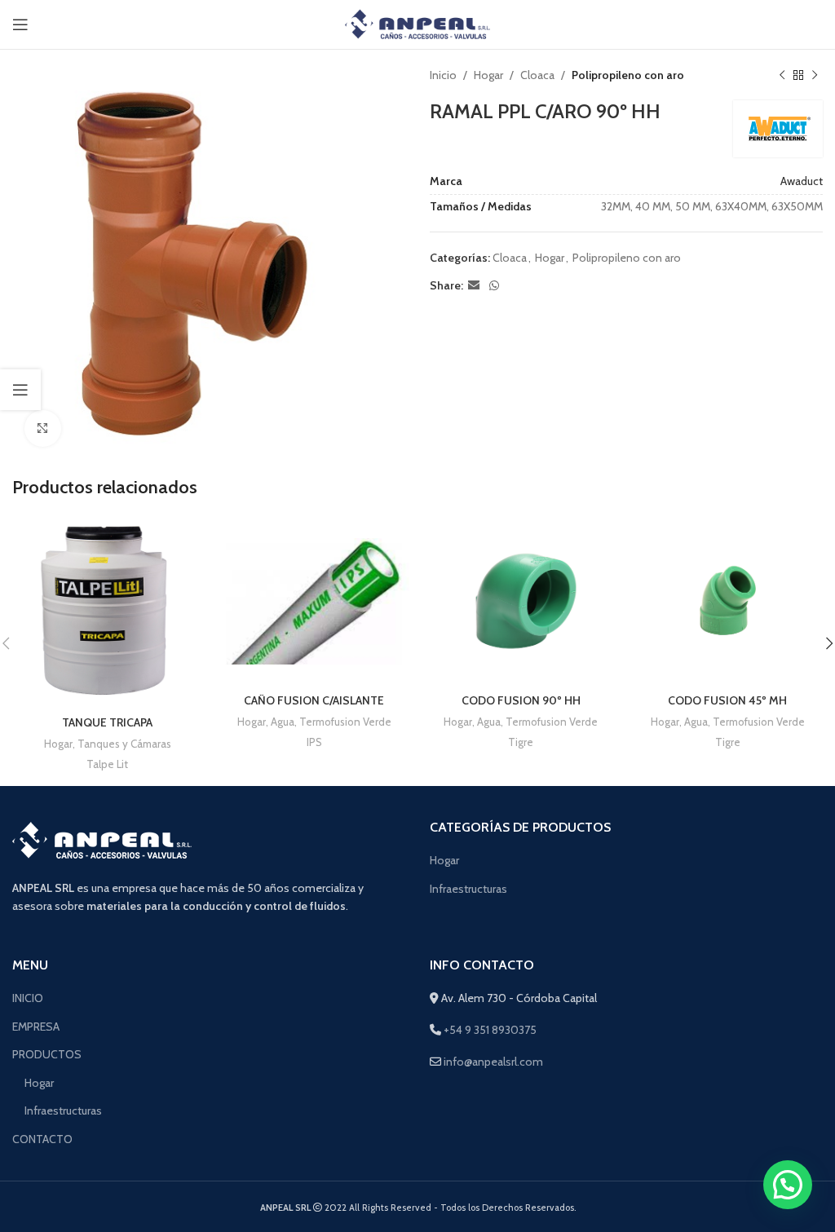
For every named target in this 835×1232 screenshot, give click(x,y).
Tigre (520, 741)
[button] (787, 1184)
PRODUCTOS (47, 1054)
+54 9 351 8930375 (489, 1029)
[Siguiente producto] (814, 75)
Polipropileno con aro (628, 75)
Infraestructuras (468, 888)
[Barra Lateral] (20, 389)
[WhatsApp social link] (494, 286)
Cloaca (537, 75)
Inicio (443, 75)
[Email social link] (473, 286)
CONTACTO (42, 1139)
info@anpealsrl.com (493, 1061)
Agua (282, 721)
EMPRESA (36, 1026)
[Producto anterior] (782, 75)
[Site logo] (418, 22)
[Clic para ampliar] (42, 428)
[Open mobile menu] (20, 24)
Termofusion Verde (345, 721)
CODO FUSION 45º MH (727, 700)
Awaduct (801, 181)
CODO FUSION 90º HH (521, 700)
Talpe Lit (107, 764)
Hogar (488, 75)
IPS (314, 741)
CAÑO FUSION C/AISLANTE (314, 700)
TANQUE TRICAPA (107, 722)
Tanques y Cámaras (124, 743)
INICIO (27, 998)
